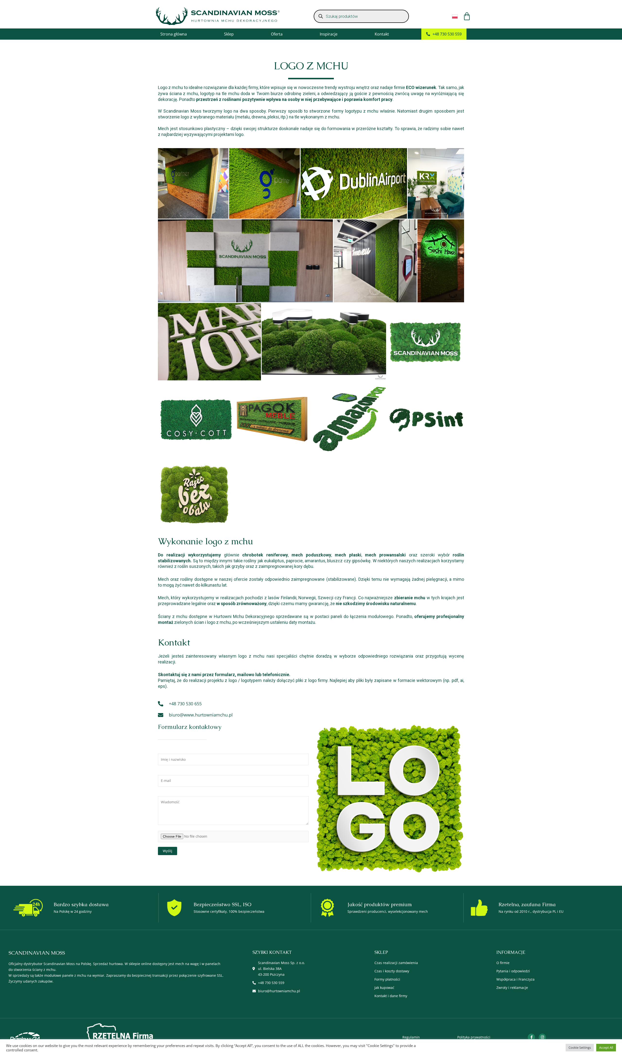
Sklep (229, 34)
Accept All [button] (606, 1047)
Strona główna (173, 34)
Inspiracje (328, 34)
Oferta (277, 34)
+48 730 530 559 (447, 34)
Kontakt (382, 34)
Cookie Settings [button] (580, 1047)
